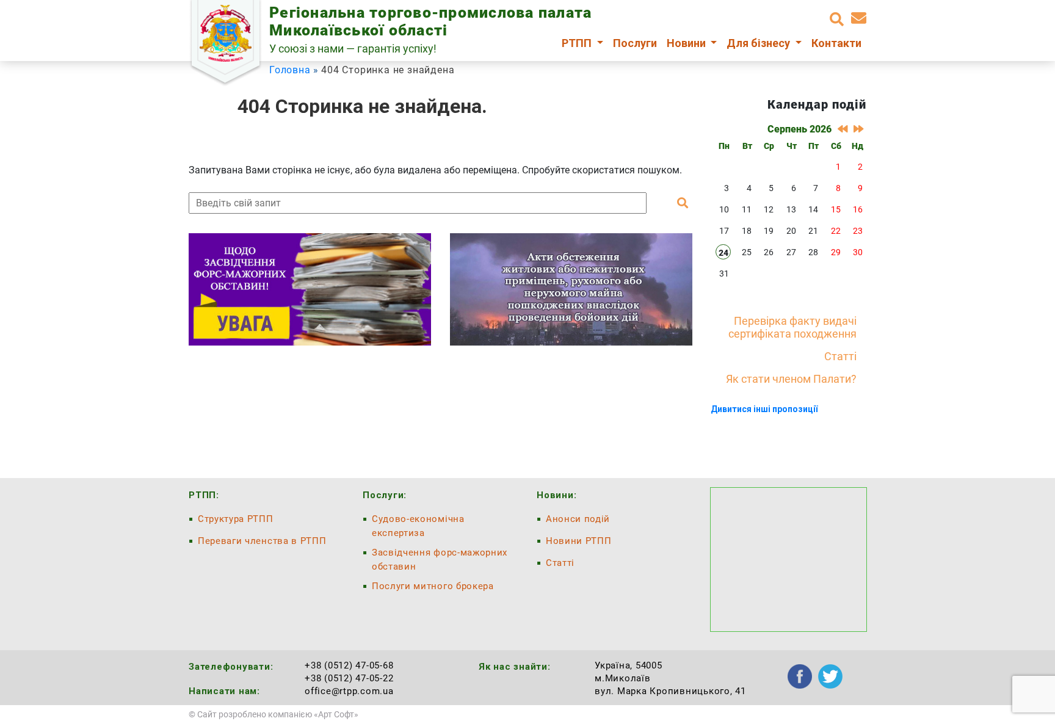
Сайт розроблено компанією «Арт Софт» (277, 714)
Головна (290, 70)
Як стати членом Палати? (791, 378)
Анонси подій (578, 518)
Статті (840, 356)
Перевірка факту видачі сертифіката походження (792, 327)
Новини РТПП (578, 540)
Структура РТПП (236, 518)
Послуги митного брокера (433, 586)
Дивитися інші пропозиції (764, 409)
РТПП (578, 43)
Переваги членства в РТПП (262, 540)
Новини (687, 43)
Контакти (836, 43)
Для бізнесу (759, 43)
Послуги (635, 43)
